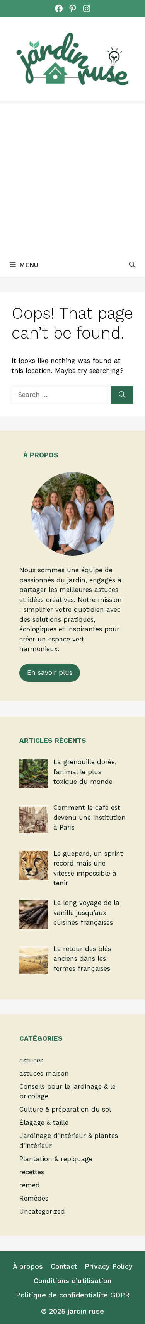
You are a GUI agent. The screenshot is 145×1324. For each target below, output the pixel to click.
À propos (28, 1266)
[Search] (122, 395)
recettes (31, 1172)
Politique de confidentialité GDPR (73, 1295)
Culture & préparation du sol (65, 1109)
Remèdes (33, 1198)
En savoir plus (49, 672)
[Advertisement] (72, 177)
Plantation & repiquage (55, 1159)
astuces (31, 1060)
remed (29, 1185)
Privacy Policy (109, 1266)
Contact (64, 1266)
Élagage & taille (43, 1122)
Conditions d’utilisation (72, 1280)
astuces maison (44, 1073)
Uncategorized (42, 1211)
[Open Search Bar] (132, 265)
